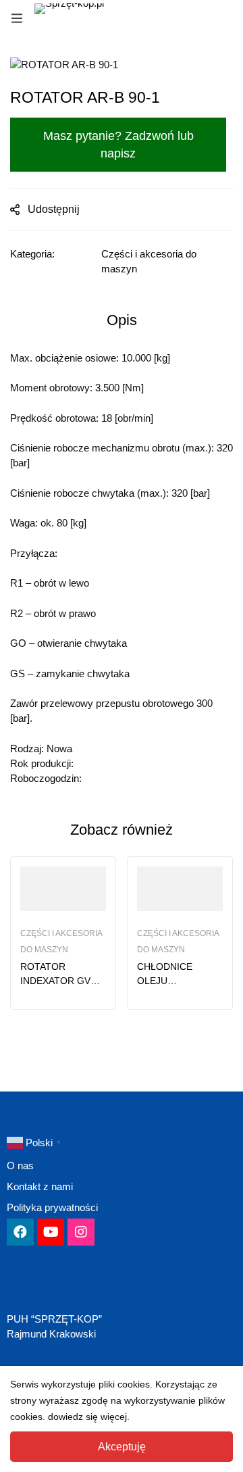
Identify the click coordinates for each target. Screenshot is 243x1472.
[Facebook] (20, 1232)
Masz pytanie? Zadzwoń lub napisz (118, 144)
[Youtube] (50, 1232)
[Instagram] (81, 1232)
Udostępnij (54, 209)
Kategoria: (32, 254)
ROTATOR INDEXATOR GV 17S (55, 980)
